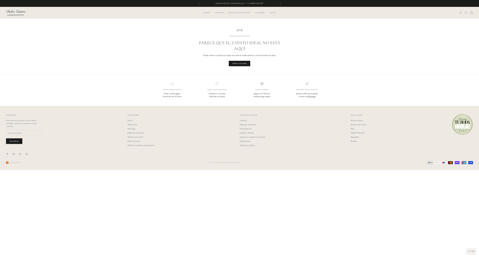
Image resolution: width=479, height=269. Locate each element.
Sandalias (219, 13)
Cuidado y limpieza (247, 133)
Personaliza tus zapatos (239, 13)
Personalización (245, 129)
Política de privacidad (135, 133)
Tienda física (132, 125)
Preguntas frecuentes (248, 125)
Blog (352, 129)
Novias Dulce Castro (358, 125)
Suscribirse (14, 141)
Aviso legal (131, 129)
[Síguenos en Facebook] (7, 154)
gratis (178, 94)
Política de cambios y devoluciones (140, 145)
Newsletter (355, 137)
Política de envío (133, 141)
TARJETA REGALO (358, 133)
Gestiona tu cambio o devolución (252, 137)
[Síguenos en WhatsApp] (26, 154)
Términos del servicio (135, 137)
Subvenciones (245, 141)
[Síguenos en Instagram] (13, 154)
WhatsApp (311, 96)
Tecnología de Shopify (232, 162)
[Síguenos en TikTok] (20, 154)
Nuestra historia (357, 120)
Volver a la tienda (239, 63)
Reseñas (354, 141)
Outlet (273, 13)
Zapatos (206, 13)
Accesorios (260, 13)
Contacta (243, 120)
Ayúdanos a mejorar (247, 145)
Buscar (130, 120)
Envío (256, 94)
